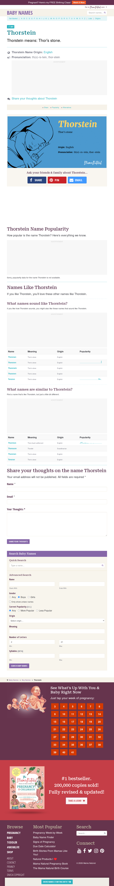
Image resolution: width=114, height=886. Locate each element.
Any (14, 597)
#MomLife (13, 847)
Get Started (13, 18)
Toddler (12, 842)
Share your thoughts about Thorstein (34, 98)
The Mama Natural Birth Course (51, 868)
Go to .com (95, 7)
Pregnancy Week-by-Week (47, 832)
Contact (11, 862)
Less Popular (45, 610)
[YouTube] (79, 851)
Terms (10, 871)
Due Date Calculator (44, 846)
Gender (12, 593)
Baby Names (20, 12)
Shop (10, 852)
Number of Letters (18, 637)
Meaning (13, 626)
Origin (12, 615)
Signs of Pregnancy (44, 841)
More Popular (27, 610)
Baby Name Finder (43, 837)
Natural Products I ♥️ (45, 859)
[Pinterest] (102, 851)
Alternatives (67, 107)
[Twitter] (90, 851)
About (10, 858)
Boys (23, 597)
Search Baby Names (19, 665)
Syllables (16, 651)
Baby (10, 838)
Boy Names (26, 680)
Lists (90, 18)
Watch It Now (79, 2)
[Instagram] (96, 851)
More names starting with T (56, 881)
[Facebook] (84, 851)
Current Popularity (20, 606)
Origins (98, 18)
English (48, 52)
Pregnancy (13, 833)
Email (10, 496)
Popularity (55, 107)
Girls (33, 597)
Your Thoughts (16, 509)
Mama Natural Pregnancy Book (50, 863)
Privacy (11, 867)
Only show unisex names (22, 601)
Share (46, 107)
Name (10, 484)
